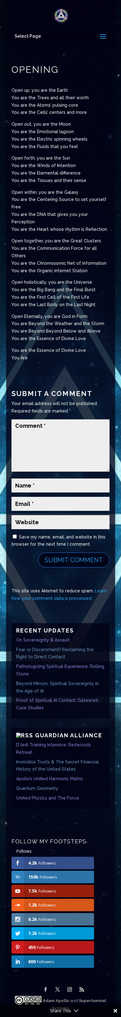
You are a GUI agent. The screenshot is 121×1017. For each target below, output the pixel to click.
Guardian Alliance (68, 735)
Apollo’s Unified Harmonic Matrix (49, 778)
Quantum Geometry (37, 788)
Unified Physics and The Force (47, 797)
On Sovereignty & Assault (43, 639)
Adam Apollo (55, 1000)
